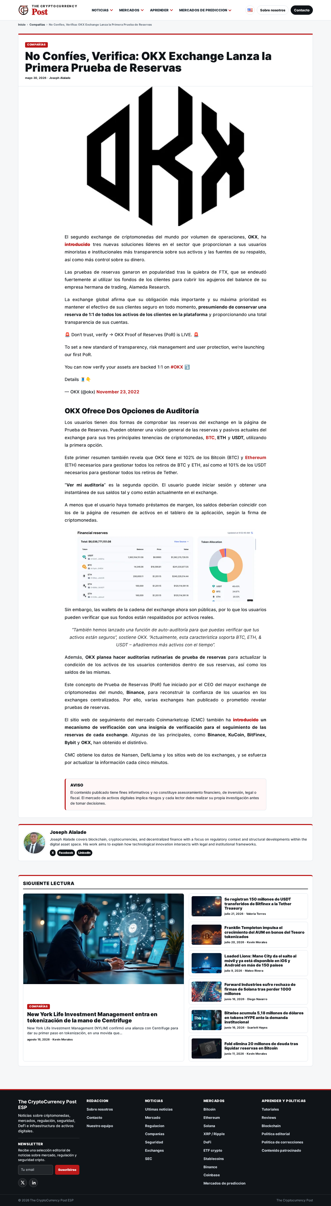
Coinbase (212, 1175)
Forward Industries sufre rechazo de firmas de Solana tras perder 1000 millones (260, 989)
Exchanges (154, 1150)
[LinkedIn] (33, 1182)
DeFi (207, 1142)
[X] (22, 1182)
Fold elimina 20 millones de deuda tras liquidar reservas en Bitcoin (261, 1046)
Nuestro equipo (100, 1126)
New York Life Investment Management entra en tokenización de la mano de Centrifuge (92, 1017)
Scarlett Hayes (257, 1027)
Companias (154, 1134)
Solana (209, 1126)
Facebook (66, 853)
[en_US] (250, 10)
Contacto (302, 10)
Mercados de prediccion (203, 10)
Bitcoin (209, 1109)
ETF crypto (213, 1150)
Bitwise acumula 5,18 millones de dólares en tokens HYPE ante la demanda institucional (264, 1017)
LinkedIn (84, 853)
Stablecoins (214, 1159)
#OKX (177, 367)
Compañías (37, 24)
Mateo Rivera (254, 970)
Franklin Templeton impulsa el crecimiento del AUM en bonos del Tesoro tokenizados (264, 932)
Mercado (152, 1117)
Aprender (159, 10)
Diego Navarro (257, 999)
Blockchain (271, 1126)
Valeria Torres (256, 914)
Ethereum (255, 457)
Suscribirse (67, 1170)
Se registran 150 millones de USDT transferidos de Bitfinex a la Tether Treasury (257, 904)
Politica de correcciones (282, 1142)
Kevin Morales (62, 1039)
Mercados (129, 10)
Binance (210, 1167)
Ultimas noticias (159, 1109)
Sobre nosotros (272, 10)
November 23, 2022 (117, 391)
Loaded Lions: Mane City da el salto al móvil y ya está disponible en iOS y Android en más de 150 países (260, 961)
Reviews (269, 1117)
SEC (148, 1159)
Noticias (100, 10)
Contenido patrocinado (281, 1150)
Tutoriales (270, 1109)
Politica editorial (276, 1134)
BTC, (211, 437)
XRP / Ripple (214, 1134)
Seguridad (154, 1142)
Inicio (22, 24)
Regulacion (154, 1126)
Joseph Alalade (60, 78)
